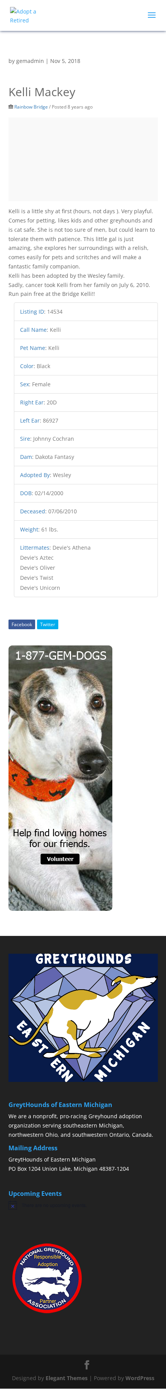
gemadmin (30, 61)
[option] (83, 159)
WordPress (139, 1378)
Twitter (47, 624)
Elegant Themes (67, 1378)
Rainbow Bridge (31, 107)
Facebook (22, 624)
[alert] (83, 1205)
